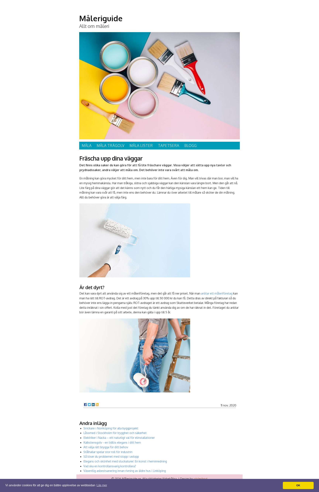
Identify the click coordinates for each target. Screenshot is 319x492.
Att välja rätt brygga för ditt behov (105, 447)
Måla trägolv (110, 145)
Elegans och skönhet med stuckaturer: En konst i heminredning (125, 461)
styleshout (200, 478)
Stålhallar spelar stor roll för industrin (107, 452)
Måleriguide (101, 18)
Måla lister (141, 145)
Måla (87, 145)
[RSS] (97, 404)
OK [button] (298, 485)
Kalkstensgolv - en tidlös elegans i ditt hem (112, 442)
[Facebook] (85, 404)
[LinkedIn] (93, 404)
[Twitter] (89, 404)
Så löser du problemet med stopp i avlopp (111, 456)
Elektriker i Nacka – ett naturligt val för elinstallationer (119, 438)
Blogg (190, 145)
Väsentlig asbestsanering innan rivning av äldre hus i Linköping (124, 471)
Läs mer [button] (102, 485)
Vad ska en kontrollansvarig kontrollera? (109, 466)
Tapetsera (168, 145)
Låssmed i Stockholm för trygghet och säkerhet (115, 433)
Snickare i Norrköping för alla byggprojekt (110, 428)
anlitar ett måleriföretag (216, 293)
